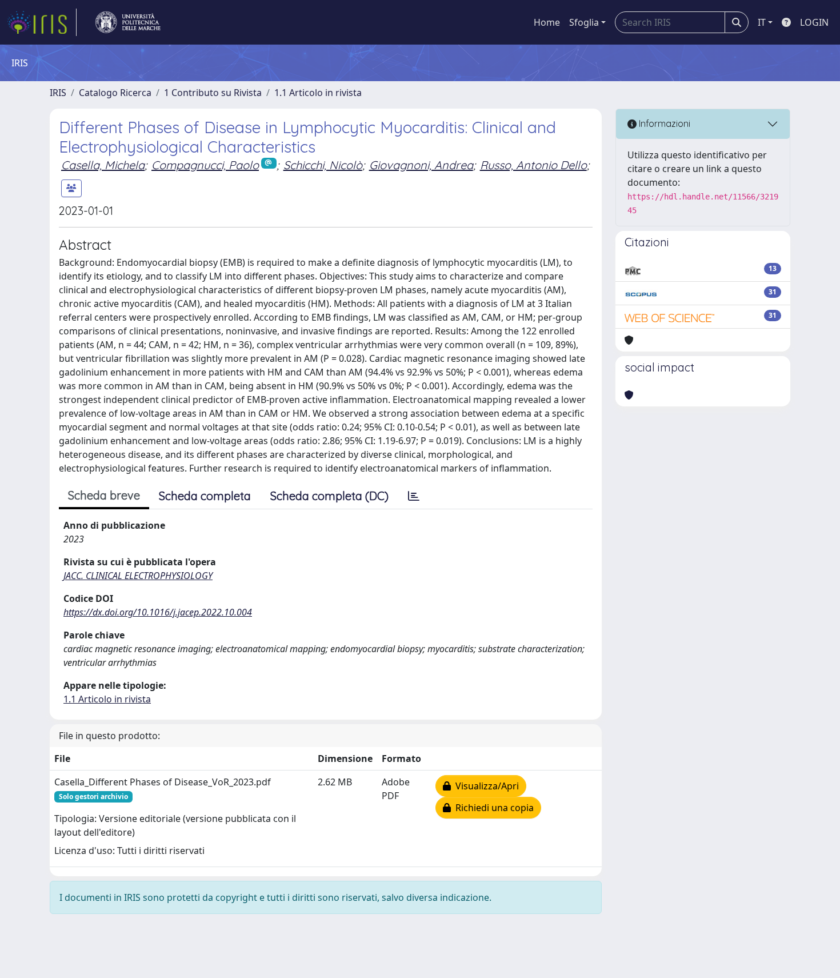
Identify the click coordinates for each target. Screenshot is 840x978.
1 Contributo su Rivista (213, 92)
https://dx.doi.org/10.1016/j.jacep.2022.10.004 (157, 612)
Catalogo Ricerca (115, 92)
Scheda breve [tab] (104, 495)
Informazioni (663, 123)
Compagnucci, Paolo (205, 165)
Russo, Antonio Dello (533, 165)
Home (547, 22)
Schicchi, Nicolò (322, 165)
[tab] (413, 496)
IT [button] (762, 22)
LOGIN (814, 22)
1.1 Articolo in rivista (318, 92)
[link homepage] (42, 22)
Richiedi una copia (492, 807)
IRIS (58, 92)
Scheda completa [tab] (205, 496)
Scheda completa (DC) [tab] (329, 496)
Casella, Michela (103, 165)
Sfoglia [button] (584, 22)
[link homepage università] (128, 22)
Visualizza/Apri (485, 786)
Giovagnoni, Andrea (421, 165)
